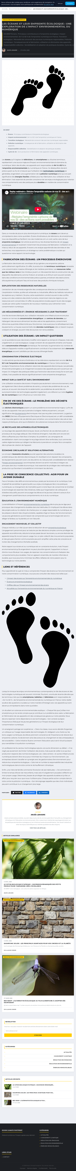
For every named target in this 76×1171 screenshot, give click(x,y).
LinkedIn (44, 792)
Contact (6, 1157)
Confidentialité (43, 1168)
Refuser (60, 3)
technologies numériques (54, 171)
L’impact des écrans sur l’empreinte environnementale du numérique (34, 578)
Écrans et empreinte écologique (19, 582)
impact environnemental (13, 463)
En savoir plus (49, 4)
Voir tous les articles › (38, 828)
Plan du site (52, 1168)
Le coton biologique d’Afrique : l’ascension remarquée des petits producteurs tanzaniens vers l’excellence (32, 885)
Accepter (70, 3)
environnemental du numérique (37, 504)
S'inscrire (38, 1035)
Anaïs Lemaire (38, 815)
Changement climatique (63, 1056)
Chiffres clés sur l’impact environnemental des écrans (28, 585)
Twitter (18, 792)
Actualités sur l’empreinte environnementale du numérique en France (35, 588)
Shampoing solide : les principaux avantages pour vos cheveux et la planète (37, 943)
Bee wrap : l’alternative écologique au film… (29, 1100)
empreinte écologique (57, 528)
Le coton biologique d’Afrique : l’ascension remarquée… (33, 1085)
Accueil (5, 9)
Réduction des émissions (62, 1060)
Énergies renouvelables (62, 1067)
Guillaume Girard (10, 950)
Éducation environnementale (20, 9)
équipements (20, 413)
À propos (22, 1168)
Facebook (31, 792)
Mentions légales (32, 1168)
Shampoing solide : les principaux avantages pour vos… (33, 1092)
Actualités (68, 1052)
